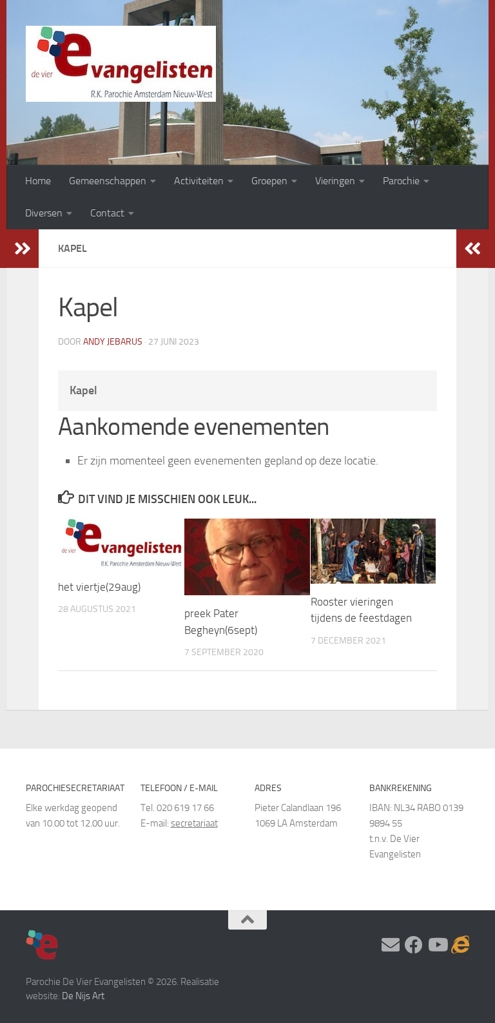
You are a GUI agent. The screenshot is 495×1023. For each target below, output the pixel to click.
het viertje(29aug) (99, 586)
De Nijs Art (83, 996)
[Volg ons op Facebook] (414, 945)
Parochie (401, 181)
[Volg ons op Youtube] (437, 945)
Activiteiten (199, 181)
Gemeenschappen (107, 181)
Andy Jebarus (112, 341)
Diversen (44, 213)
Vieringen (335, 181)
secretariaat (194, 823)
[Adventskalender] (460, 945)
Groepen (269, 181)
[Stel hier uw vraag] (391, 945)
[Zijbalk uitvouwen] (22, 248)
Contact (107, 213)
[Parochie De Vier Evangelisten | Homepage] (121, 64)
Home (38, 181)
